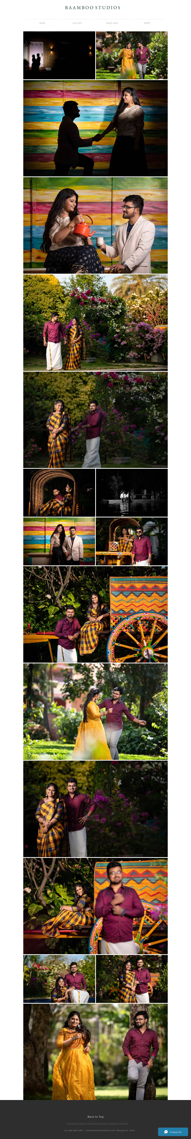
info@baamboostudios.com (100, 1130)
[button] (147, 22)
